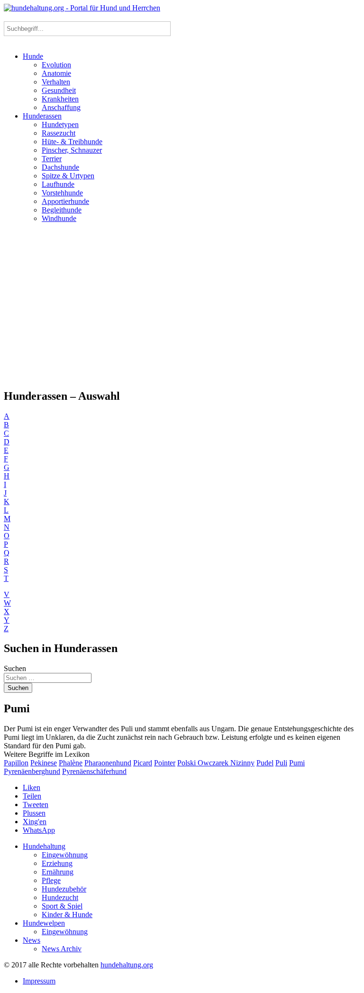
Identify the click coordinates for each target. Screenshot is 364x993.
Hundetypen (60, 124)
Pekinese (43, 763)
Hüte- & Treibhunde (72, 142)
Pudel (264, 763)
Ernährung (57, 872)
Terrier (52, 159)
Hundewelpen (44, 923)
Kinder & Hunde (67, 914)
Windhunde (59, 218)
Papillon (16, 763)
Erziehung (57, 863)
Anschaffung (61, 107)
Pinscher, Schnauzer (72, 150)
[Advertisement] (182, 305)
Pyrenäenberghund (32, 771)
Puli (281, 763)
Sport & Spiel (62, 906)
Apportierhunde (65, 201)
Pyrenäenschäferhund (94, 771)
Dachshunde (60, 167)
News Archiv (62, 949)
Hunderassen (42, 116)
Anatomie (56, 73)
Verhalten (56, 82)
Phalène (70, 763)
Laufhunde (58, 184)
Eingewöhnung (65, 855)
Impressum (39, 981)
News (31, 940)
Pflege (51, 880)
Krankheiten (60, 99)
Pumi (297, 763)
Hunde (33, 56)
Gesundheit (59, 90)
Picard (142, 763)
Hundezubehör (64, 889)
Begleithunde (62, 210)
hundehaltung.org (126, 965)
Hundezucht (60, 897)
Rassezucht (58, 133)
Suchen (15, 668)
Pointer (164, 763)
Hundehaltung (44, 846)
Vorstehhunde (62, 193)
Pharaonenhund (107, 763)
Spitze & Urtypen (68, 176)
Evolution (56, 65)
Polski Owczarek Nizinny (216, 763)
